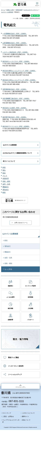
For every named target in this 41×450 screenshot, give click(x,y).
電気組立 (6, 190)
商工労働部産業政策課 (10, 217)
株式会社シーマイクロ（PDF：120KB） (16, 61)
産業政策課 (19, 10)
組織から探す (10, 10)
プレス (5, 176)
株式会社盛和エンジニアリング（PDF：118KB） (19, 71)
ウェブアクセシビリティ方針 (10, 421)
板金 (4, 173)
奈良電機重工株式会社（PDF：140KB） (16, 98)
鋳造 (4, 167)
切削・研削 (6, 181)
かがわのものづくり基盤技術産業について (17, 153)
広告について (26, 420)
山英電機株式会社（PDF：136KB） (15, 43)
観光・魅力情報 (20, 339)
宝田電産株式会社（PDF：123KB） (15, 89)
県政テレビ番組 (13, 357)
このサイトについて (28, 413)
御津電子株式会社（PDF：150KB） (15, 117)
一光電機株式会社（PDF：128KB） (15, 33)
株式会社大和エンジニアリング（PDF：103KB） (19, 80)
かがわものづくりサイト (31, 10)
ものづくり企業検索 (7, 12)
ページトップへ (20, 387)
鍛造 (4, 192)
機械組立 (6, 187)
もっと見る (8, 269)
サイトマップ (6, 413)
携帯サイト (25, 416)
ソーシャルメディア (15, 374)
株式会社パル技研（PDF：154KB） (15, 108)
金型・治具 (6, 184)
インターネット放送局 (15, 366)
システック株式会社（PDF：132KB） (16, 52)
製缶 (4, 170)
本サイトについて (9, 161)
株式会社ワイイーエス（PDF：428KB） (16, 126)
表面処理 (6, 178)
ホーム (3, 10)
